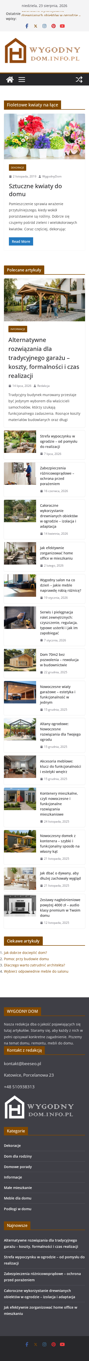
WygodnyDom (52, 176)
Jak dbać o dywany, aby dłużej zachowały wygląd (60, 876)
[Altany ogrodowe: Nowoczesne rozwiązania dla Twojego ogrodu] (20, 735)
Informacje (17, 329)
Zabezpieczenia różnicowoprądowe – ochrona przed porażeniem (57, 476)
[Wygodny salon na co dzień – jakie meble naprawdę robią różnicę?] (20, 588)
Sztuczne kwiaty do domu (35, 190)
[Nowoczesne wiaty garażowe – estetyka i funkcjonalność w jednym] (20, 698)
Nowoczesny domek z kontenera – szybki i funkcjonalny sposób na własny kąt (60, 843)
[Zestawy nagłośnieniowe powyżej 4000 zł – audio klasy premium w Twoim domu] (20, 911)
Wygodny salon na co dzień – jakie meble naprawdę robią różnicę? (60, 585)
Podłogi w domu (17, 1208)
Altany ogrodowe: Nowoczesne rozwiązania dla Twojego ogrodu (60, 731)
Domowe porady (18, 1166)
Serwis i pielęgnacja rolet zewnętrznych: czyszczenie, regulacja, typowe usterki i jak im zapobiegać (59, 622)
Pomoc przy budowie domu (26, 958)
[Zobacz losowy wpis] (79, 79)
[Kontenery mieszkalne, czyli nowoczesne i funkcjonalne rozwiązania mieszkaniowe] (20, 807)
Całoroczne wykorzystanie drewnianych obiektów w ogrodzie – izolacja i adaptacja (59, 516)
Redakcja (43, 386)
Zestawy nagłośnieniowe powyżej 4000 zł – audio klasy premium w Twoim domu (60, 907)
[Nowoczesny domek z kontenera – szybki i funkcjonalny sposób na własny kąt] (20, 847)
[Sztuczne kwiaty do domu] (44, 136)
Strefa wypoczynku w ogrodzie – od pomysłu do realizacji (58, 441)
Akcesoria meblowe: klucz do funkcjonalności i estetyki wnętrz (60, 766)
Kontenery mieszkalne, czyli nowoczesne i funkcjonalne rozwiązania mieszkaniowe (59, 804)
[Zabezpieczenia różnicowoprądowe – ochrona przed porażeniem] (20, 479)
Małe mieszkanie (18, 1187)
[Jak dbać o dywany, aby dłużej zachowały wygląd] (20, 879)
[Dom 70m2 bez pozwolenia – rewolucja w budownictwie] (20, 663)
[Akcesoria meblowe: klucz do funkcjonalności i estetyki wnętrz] (20, 770)
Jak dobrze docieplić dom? (25, 952)
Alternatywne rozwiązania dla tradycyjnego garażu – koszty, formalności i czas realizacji (43, 358)
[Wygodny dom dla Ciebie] (10, 79)
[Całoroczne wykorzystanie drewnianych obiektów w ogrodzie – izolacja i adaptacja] (20, 519)
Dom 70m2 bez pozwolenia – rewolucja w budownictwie (59, 659)
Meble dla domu (17, 1198)
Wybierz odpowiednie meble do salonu (36, 971)
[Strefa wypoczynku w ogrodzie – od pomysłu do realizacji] (20, 445)
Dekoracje (17, 167)
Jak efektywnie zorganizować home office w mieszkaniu (56, 553)
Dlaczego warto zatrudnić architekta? (34, 965)
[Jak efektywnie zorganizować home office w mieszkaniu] (20, 556)
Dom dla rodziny (18, 1156)
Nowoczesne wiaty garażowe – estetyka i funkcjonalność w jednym (57, 694)
